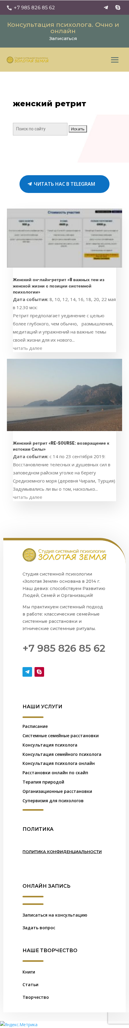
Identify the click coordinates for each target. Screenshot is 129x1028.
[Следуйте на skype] (118, 7)
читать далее (27, 348)
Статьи (30, 984)
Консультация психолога (49, 745)
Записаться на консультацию (54, 915)
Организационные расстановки (57, 791)
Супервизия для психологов (53, 800)
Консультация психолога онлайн (58, 763)
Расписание (35, 726)
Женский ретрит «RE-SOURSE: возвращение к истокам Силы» (61, 446)
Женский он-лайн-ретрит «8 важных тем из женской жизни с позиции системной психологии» (58, 286)
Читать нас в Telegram (64, 184)
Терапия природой (43, 782)
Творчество (35, 997)
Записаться (63, 38)
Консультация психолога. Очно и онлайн (63, 28)
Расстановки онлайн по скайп (55, 772)
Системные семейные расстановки (60, 735)
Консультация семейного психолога (61, 754)
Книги (28, 972)
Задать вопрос (38, 927)
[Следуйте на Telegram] (106, 7)
